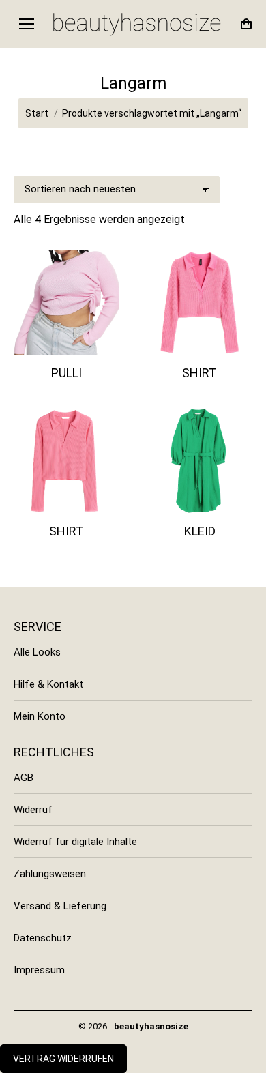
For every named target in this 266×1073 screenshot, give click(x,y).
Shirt (199, 373)
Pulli (66, 373)
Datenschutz (43, 938)
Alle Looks (37, 652)
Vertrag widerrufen (63, 1058)
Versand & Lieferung (60, 906)
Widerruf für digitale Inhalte (75, 842)
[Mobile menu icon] (27, 24)
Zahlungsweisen (50, 874)
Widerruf (33, 810)
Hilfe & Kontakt (48, 684)
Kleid (200, 531)
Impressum (39, 970)
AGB (23, 777)
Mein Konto (39, 716)
